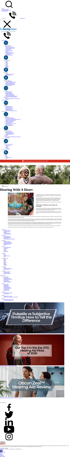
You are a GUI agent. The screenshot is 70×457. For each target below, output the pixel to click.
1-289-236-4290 (22, 18)
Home (3, 185)
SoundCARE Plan (8, 92)
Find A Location (2, 275)
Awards (7, 147)
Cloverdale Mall (6, 277)
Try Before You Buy (9, 85)
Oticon (7, 64)
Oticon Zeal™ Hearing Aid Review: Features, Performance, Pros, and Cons (11, 397)
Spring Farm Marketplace (7, 281)
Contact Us (5, 250)
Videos (7, 156)
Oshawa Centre (6, 280)
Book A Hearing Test (9, 106)
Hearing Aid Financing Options (10, 83)
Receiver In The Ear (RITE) (10, 47)
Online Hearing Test (9, 108)
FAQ (6, 158)
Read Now (7, 99)
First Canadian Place (7, 286)
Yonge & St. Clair (6, 290)
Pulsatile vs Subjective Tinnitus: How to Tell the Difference (9, 333)
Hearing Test (4, 100)
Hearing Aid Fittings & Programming (11, 96)
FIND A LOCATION (5, 9)
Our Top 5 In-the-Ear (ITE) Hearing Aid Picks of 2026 (8, 365)
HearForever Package (9, 91)
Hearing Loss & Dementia (10, 121)
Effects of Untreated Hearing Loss (11, 120)
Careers (7, 146)
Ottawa (3, 298)
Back (1, 456)
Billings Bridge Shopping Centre (9, 299)
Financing (5, 232)
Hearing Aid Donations (9, 93)
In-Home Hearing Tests (9, 107)
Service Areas (8, 148)
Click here (9, 227)
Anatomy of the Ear (9, 124)
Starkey (7, 65)
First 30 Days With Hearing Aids (11, 123)
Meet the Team (8, 145)
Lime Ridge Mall (6, 293)
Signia (7, 62)
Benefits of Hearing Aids (9, 117)
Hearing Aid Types (8, 46)
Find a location (35, 176)
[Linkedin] (9, 425)
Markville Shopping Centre (8, 279)
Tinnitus (5, 244)
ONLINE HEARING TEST (6, 10)
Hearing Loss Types (9, 131)
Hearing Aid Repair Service (10, 94)
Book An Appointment (2, 455)
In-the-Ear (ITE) (8, 49)
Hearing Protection (6, 269)
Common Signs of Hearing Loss (10, 118)
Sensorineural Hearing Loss (10, 133)
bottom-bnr (5, 97)
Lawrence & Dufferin (7, 288)
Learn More (7, 137)
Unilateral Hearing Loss (9, 134)
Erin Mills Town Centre (7, 278)
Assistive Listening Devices (10, 74)
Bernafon (7, 66)
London (3, 295)
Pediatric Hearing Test (9, 109)
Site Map (6, 448)
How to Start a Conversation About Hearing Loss (13, 119)
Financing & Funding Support (10, 84)
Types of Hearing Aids (7, 230)
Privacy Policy (2, 448)
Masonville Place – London (8, 296)
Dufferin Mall (6, 285)
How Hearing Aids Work (9, 125)
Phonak (7, 61)
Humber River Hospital (7, 287)
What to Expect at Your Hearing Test (11, 110)
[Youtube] (9, 432)
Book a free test (16, 176)
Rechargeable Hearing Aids (10, 53)
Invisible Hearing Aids (9, 52)
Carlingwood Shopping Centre (8, 300)
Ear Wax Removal (8, 122)
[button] (1, 451)
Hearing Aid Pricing (7, 231)
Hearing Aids (4, 40)
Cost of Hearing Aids (9, 81)
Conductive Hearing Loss (9, 132)
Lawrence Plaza (6, 289)
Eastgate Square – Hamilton (8, 292)
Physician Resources (9, 157)
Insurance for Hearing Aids (10, 82)
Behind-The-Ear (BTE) (9, 50)
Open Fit (7, 51)
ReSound (7, 67)
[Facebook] (9, 410)
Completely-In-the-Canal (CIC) (10, 48)
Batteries (7, 73)
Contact (4, 456)
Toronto (3, 283)
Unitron (7, 63)
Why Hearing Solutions (9, 144)
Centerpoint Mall (6, 284)
